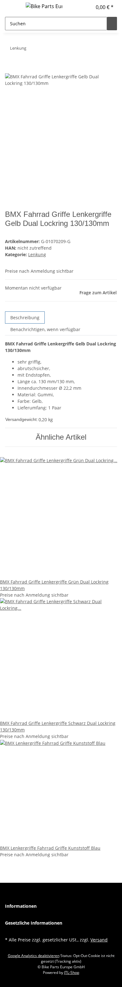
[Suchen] (112, 23)
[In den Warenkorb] (10, 69)
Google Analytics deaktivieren (33, 955)
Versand (99, 940)
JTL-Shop (71, 972)
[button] (87, 7)
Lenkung (37, 254)
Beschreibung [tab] (24, 317)
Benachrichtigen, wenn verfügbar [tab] (45, 329)
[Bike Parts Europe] (44, 6)
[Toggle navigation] (13, 7)
